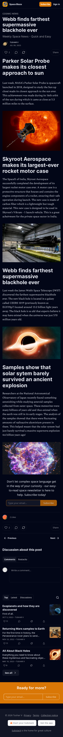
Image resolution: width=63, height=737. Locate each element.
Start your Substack (23, 722)
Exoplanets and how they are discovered (20, 608)
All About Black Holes (16, 650)
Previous (12, 538)
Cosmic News (10, 13)
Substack (16, 730)
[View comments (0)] (16, 52)
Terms (36, 715)
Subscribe (45, 4)
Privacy (27, 715)
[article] (31, 613)
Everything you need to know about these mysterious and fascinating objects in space (23, 656)
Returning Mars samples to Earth (23, 628)
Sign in (56, 4)
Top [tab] (6, 597)
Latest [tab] (14, 597)
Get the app (46, 722)
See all (8, 672)
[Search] (57, 597)
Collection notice (49, 715)
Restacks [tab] (22, 559)
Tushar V (14, 42)
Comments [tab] (9, 559)
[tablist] (15, 559)
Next (52, 538)
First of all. (7, 613)
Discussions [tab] (26, 597)
